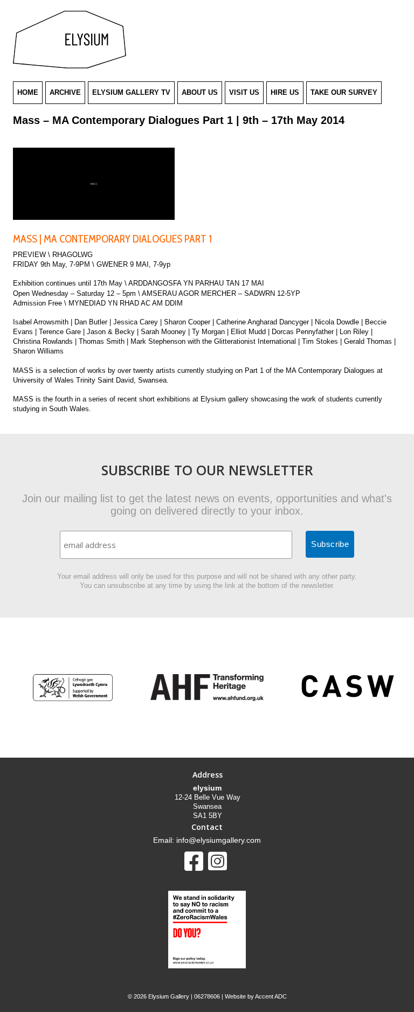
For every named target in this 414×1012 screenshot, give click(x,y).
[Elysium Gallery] (69, 66)
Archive (65, 92)
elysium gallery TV (131, 92)
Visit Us (244, 92)
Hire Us (285, 92)
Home (27, 92)
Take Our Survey (343, 92)
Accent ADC (271, 996)
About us (200, 92)
